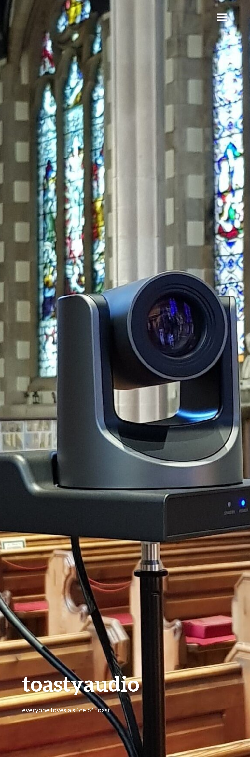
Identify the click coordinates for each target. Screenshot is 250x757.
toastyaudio (80, 683)
